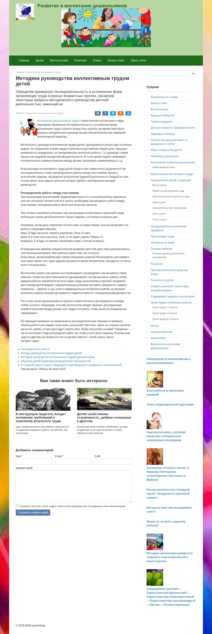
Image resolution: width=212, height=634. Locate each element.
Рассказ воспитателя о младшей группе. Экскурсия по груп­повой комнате (168, 493)
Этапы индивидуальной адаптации (170, 404)
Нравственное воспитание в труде (44, 113)
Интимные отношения (164, 156)
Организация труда (162, 236)
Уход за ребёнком (161, 332)
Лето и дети (158, 213)
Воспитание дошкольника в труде (58, 120)
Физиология (158, 338)
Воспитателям (59, 60)
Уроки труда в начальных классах (171, 302)
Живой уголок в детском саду (168, 190)
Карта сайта (138, 60)
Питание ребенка (161, 248)
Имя (19, 456)
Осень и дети (159, 219)
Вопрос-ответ (116, 60)
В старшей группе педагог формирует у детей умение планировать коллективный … (73, 365)
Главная (24, 60)
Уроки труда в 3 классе (164, 313)
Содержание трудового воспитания (172, 296)
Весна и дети (159, 185)
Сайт (98, 456)
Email (59, 456)
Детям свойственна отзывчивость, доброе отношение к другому (104, 417)
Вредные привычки (163, 115)
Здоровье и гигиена (163, 133)
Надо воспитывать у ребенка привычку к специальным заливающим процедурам (166, 436)
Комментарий (24, 468)
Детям (40, 60)
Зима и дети (159, 202)
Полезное (80, 60)
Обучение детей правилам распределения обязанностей (56, 361)
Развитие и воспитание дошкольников (82, 5)
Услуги (97, 60)
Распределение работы (35, 349)
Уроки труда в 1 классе (164, 307)
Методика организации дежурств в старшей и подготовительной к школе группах (170, 557)
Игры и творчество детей (166, 150)
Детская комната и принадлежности (173, 127)
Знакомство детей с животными (169, 208)
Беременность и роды (164, 97)
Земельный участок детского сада (170, 196)
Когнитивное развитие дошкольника (173, 162)
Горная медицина (161, 121)
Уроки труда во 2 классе (165, 319)
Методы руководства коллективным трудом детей (51, 353)
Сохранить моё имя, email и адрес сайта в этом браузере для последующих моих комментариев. (72, 506)
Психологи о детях (162, 280)
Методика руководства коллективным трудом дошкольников (58, 357)
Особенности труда (162, 242)
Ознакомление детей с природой (171, 180)
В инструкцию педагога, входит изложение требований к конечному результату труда (41, 417)
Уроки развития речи (163, 167)
